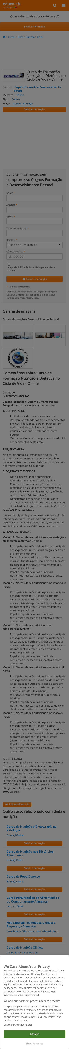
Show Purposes (34, 1043)
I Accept (34, 1034)
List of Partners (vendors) (18, 1024)
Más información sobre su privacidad (29, 993)
